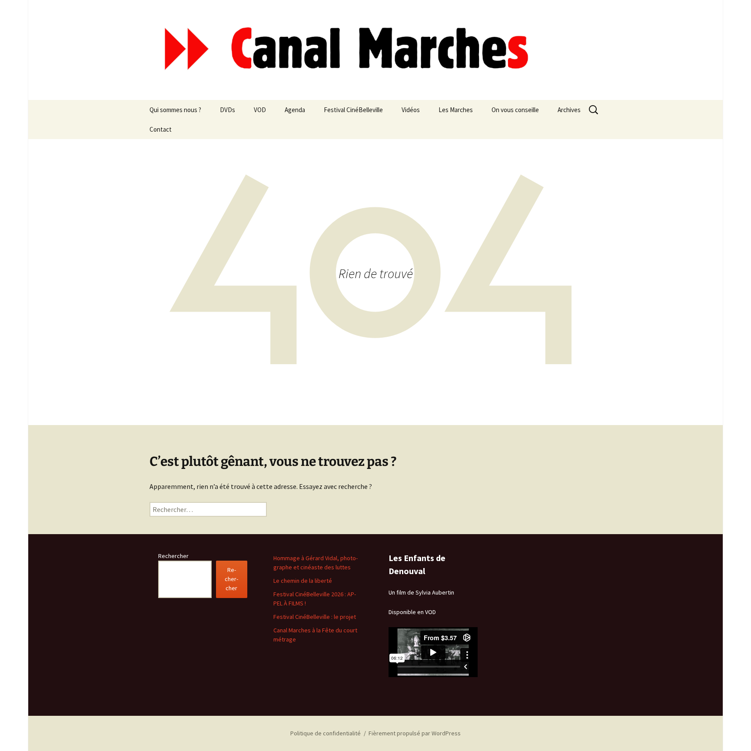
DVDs (227, 110)
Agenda (295, 110)
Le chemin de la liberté (302, 581)
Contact (161, 129)
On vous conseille (515, 110)
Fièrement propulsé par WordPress (415, 733)
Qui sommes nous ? (175, 110)
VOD (260, 110)
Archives (569, 110)
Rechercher (173, 556)
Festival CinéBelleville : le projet (314, 617)
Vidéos (411, 110)
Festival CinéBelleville (353, 110)
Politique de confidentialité (325, 733)
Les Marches (456, 110)
